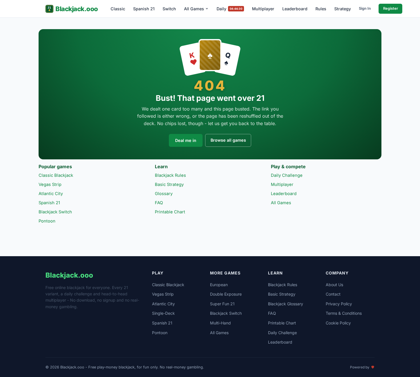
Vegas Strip (50, 184)
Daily (229, 8)
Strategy (342, 8)
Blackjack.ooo (76, 9)
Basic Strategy (169, 184)
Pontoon (47, 221)
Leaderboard (294, 8)
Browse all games (228, 140)
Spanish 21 (144, 8)
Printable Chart (170, 211)
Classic (118, 8)
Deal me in (185, 140)
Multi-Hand (220, 322)
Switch (169, 8)
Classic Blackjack (56, 175)
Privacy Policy (339, 303)
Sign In (365, 8)
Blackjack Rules (170, 175)
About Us (334, 284)
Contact (333, 294)
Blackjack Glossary (285, 303)
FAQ (159, 202)
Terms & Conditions (344, 313)
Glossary (164, 193)
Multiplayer (263, 8)
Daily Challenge (287, 175)
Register (390, 8)
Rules (320, 8)
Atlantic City (51, 193)
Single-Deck (163, 313)
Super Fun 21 (222, 303)
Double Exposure (226, 294)
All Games (194, 8)
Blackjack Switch (55, 211)
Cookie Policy (338, 322)
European (219, 284)
